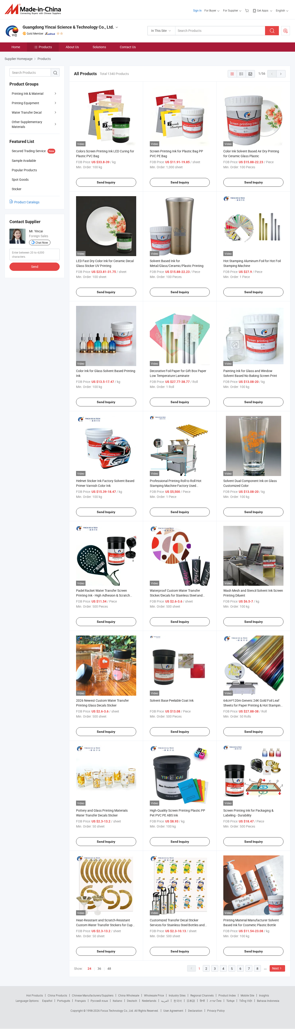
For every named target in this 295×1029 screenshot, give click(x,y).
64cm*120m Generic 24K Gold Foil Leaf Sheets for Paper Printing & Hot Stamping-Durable (253, 705)
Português (63, 1000)
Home (16, 47)
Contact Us (128, 47)
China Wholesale (128, 995)
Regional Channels (202, 995)
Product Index (227, 995)
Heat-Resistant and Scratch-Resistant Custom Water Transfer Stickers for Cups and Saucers (105, 925)
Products (45, 47)
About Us (72, 47)
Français (80, 1000)
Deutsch (132, 1000)
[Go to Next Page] (281, 73)
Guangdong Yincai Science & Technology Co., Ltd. (68, 27)
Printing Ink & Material (27, 93)
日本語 (191, 1000)
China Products (57, 995)
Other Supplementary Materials (27, 124)
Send (34, 266)
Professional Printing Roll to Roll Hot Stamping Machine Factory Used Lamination (175, 486)
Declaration (195, 1010)
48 (109, 968)
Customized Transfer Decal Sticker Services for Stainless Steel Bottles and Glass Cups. (177, 925)
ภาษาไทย (215, 1000)
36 (99, 968)
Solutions (99, 47)
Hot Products (34, 995)
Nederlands (149, 1000)
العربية (165, 1000)
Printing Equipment (25, 103)
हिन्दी (202, 1000)
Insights (264, 995)
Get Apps (262, 10)
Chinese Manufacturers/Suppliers (92, 995)
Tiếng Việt (245, 1000)
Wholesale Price (154, 995)
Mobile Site (247, 995)
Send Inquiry (106, 182)
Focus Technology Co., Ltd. (117, 1010)
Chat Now (41, 242)
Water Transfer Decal (26, 112)
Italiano (117, 1000)
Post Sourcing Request (285, 30)
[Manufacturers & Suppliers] (34, 9)
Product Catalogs (26, 202)
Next (275, 968)
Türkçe (230, 1000)
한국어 (178, 1000)
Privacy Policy (216, 1010)
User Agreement (173, 1010)
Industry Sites (177, 995)
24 (89, 968)
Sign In (197, 10)
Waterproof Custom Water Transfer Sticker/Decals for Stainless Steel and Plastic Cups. (176, 595)
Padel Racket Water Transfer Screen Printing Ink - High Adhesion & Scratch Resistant (103, 595)
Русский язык (99, 1000)
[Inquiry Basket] (247, 10)
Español (47, 1000)
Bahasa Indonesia (268, 1000)
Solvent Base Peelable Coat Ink (172, 700)
